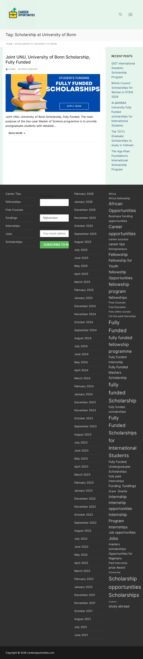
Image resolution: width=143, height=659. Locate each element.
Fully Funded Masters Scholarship (118, 372)
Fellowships (13, 201)
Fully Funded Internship (118, 359)
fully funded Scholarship (122, 392)
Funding (115, 486)
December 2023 (85, 402)
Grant (112, 491)
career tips (117, 244)
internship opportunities (120, 505)
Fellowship (118, 254)
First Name (47, 196)
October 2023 (83, 418)
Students (113, 602)
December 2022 (85, 498)
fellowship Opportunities (121, 275)
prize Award (117, 567)
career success (118, 239)
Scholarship (114, 572)
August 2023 (82, 434)
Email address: (50, 227)
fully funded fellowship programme (120, 344)
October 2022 (83, 514)
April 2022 (81, 563)
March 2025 (82, 282)
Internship (118, 496)
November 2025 (85, 217)
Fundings (11, 217)
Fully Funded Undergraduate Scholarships (119, 466)
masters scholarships (117, 546)
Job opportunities (122, 532)
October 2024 (83, 322)
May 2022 (81, 554)
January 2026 (83, 201)
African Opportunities (122, 207)
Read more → (17, 133)
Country (45, 211)
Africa (112, 193)
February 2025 (84, 290)
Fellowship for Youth (120, 263)
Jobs (9, 234)
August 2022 (82, 530)
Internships (13, 226)
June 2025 (81, 258)
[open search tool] (120, 14)
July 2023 (81, 442)
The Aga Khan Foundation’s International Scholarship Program (120, 160)
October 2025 (83, 226)
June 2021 (81, 635)
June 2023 (81, 450)
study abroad (119, 606)
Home (9, 44)
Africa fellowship (119, 198)
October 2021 (83, 611)
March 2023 (82, 474)
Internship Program (118, 517)
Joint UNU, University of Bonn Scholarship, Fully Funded (48, 60)
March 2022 (82, 571)
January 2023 (83, 490)
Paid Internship (118, 563)
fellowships (118, 297)
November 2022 (85, 506)
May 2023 (81, 458)
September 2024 (85, 330)
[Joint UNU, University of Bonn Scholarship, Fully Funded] (53, 93)
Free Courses (14, 209)
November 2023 (85, 410)
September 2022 (85, 522)
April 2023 (81, 466)
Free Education (117, 307)
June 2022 (81, 546)
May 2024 (81, 362)
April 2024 (81, 370)
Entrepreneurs (118, 249)
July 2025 (81, 250)
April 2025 (81, 274)
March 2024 (82, 378)
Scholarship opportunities (125, 583)
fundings (129, 486)
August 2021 (82, 619)
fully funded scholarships (117, 409)
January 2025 (83, 298)
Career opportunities (122, 230)
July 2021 (80, 627)
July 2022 (81, 538)
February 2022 (84, 579)
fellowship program (119, 288)
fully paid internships (116, 479)
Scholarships (28, 69)
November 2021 (84, 603)
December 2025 (85, 209)
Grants (122, 491)
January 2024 (83, 394)
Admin (12, 69)
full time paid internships (122, 316)
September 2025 (85, 234)
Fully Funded (118, 326)
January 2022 (83, 587)
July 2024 (81, 346)
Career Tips (13, 193)
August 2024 (82, 338)
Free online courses (120, 311)
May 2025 (81, 266)
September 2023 (85, 426)
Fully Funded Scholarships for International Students (123, 436)
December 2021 (84, 595)
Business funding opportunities (121, 218)
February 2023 (84, 482)
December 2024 (85, 306)
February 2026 (84, 193)
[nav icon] (130, 14)
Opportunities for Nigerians (120, 556)
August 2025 (82, 242)
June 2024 (81, 354)
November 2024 (85, 314)
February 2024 (84, 386)
